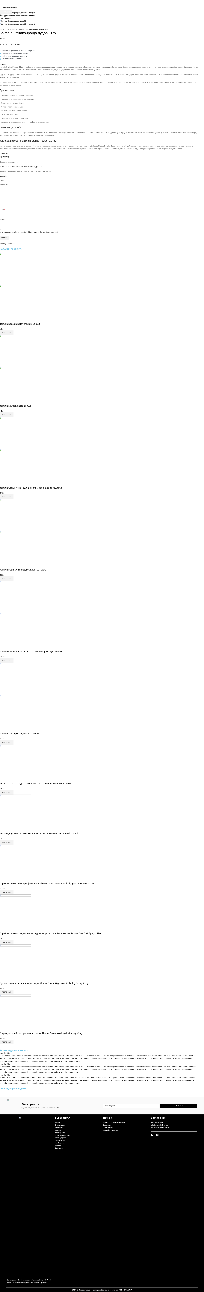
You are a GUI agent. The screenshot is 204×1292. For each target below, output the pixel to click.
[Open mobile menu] (2, 2)
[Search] (189, 2)
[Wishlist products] (194, 2)
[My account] (191, 2)
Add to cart (15, 44)
